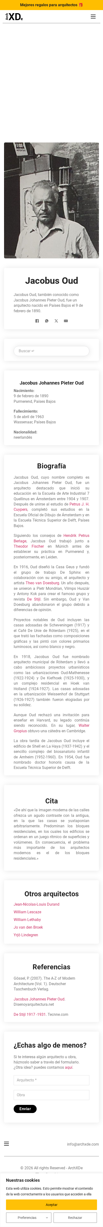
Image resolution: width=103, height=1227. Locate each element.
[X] (56, 320)
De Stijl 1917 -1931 (30, 1014)
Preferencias (27, 1218)
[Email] (66, 320)
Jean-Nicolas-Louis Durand (36, 904)
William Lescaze (27, 912)
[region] (51, 1200)
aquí (68, 1067)
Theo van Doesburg (42, 583)
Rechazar (75, 1218)
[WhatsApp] (47, 320)
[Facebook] (37, 320)
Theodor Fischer (29, 546)
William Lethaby (27, 919)
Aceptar (51, 1205)
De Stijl (33, 599)
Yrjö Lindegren (26, 935)
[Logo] (14, 16)
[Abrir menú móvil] (93, 16)
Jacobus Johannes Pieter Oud (39, 999)
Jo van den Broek (28, 927)
